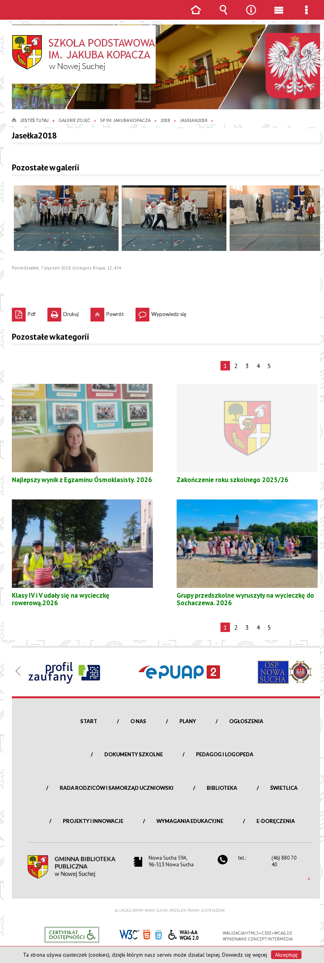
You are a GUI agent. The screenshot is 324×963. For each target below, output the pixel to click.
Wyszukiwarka (223, 15)
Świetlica (284, 788)
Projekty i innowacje (93, 821)
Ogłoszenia (246, 721)
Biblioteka (222, 788)
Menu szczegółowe (306, 15)
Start (88, 721)
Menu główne (278, 15)
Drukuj (63, 312)
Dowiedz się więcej (244, 954)
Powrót (107, 312)
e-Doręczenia (275, 821)
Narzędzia (251, 15)
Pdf (24, 312)
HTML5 (146, 934)
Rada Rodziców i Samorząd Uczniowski (116, 788)
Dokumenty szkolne (133, 754)
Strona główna (196, 15)
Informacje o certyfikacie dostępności (72, 934)
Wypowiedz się (161, 312)
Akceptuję (286, 954)
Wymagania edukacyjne (189, 821)
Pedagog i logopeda (224, 754)
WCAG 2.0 (183, 933)
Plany (187, 721)
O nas (138, 721)
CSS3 (158, 934)
